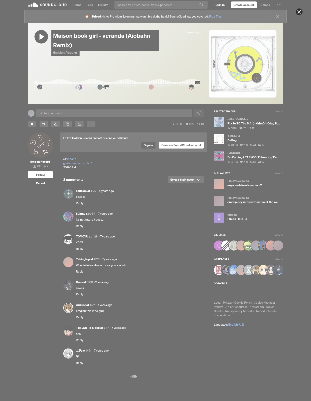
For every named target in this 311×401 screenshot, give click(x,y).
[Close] (299, 11)
